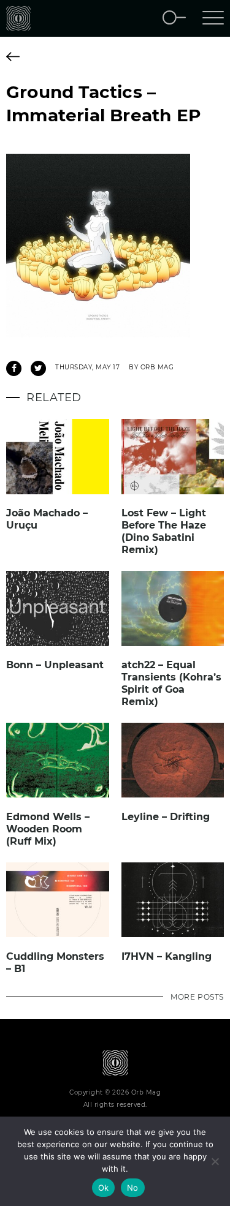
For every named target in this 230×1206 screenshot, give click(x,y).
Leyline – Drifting (165, 817)
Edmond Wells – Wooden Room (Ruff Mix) (48, 829)
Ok (103, 1188)
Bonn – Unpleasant (55, 665)
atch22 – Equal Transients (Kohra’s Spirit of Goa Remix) (171, 683)
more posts (197, 996)
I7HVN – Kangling (166, 956)
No (133, 1188)
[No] (215, 1161)
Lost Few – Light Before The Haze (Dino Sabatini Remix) (163, 531)
